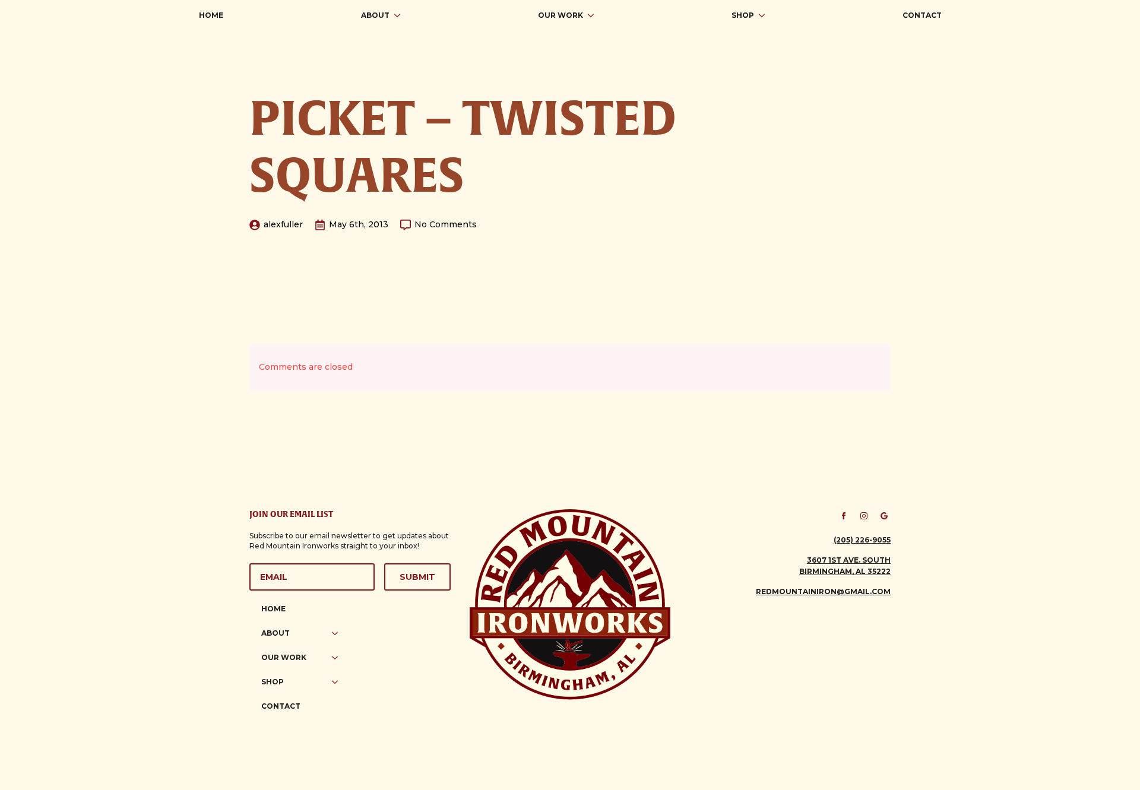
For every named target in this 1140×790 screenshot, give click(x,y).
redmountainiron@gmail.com (823, 591)
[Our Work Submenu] (594, 15)
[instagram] (863, 515)
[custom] (884, 515)
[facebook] (843, 515)
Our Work (560, 15)
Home (211, 15)
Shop (743, 15)
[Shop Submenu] (765, 15)
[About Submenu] (401, 15)
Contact (922, 15)
